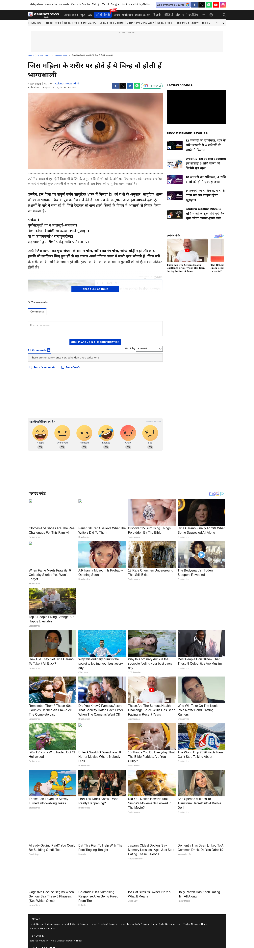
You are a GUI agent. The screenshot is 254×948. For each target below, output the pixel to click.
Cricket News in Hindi (69, 940)
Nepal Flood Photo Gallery (80, 22)
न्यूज (83, 15)
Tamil (105, 4)
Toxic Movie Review (186, 22)
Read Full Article (95, 289)
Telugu (96, 4)
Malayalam (36, 4)
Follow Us (156, 85)
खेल (177, 15)
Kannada (64, 4)
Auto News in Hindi (170, 924)
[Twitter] (201, 5)
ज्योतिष (193, 15)
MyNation (145, 4)
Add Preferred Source (171, 4)
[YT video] (216, 5)
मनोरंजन (127, 15)
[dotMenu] (203, 15)
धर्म (184, 15)
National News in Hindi (43, 928)
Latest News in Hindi (57, 924)
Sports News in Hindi (42, 940)
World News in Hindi (84, 924)
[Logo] (45, 14)
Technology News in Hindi (142, 924)
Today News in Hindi (195, 924)
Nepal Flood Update (111, 22)
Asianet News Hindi (67, 83)
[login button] (212, 14)
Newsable (50, 4)
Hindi (123, 4)
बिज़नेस (157, 15)
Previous (217, 23)
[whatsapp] (209, 5)
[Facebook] (194, 5)
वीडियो (168, 15)
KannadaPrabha (80, 4)
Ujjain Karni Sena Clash (140, 22)
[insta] (223, 5)
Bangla (115, 4)
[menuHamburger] (217, 15)
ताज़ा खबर (71, 15)
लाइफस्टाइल (143, 15)
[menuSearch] (224, 14)
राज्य (117, 15)
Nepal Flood (53, 22)
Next (223, 23)
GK (90, 15)
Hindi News (36, 924)
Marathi (133, 4)
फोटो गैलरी (103, 15)
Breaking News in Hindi (111, 924)
